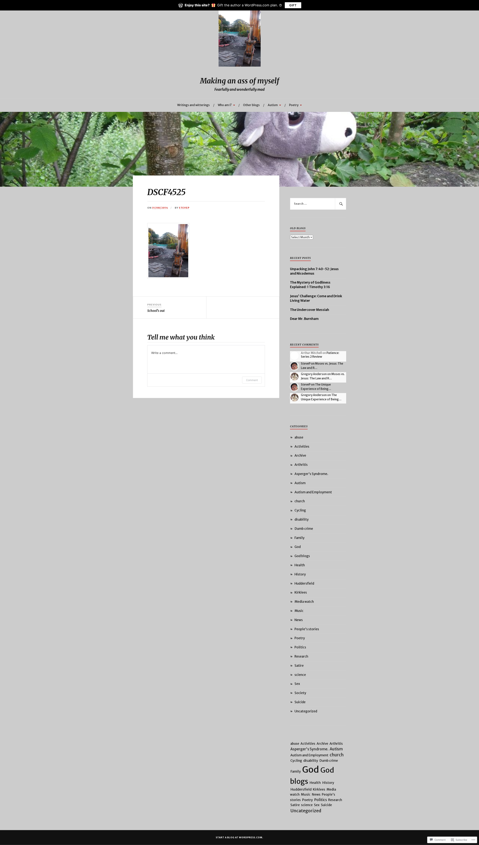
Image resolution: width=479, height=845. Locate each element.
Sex (297, 684)
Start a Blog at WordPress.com (239, 837)
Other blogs (251, 105)
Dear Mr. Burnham (304, 319)
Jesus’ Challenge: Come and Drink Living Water (316, 298)
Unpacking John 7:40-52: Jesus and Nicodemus (314, 271)
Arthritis (301, 465)
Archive (300, 455)
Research (301, 656)
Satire (299, 666)
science (300, 675)
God (298, 547)
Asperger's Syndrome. (311, 474)
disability (302, 519)
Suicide (300, 702)
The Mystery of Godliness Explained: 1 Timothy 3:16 (310, 284)
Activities (302, 446)
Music (299, 611)
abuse (299, 437)
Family (299, 538)
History (300, 574)
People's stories (307, 629)
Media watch (304, 602)
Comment (252, 380)
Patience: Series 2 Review (320, 354)
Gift (293, 5)
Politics (300, 647)
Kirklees (301, 592)
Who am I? (225, 105)
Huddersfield (304, 583)
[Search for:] (318, 204)
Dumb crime (304, 529)
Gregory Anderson (314, 374)
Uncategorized (306, 711)
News (299, 620)
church (300, 501)
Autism (273, 105)
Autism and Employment (313, 492)
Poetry (293, 105)
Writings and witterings (193, 105)
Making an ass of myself (239, 80)
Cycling (300, 510)
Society (300, 693)
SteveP (184, 207)
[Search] (340, 204)
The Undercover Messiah (309, 310)
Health (300, 565)
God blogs (302, 556)
